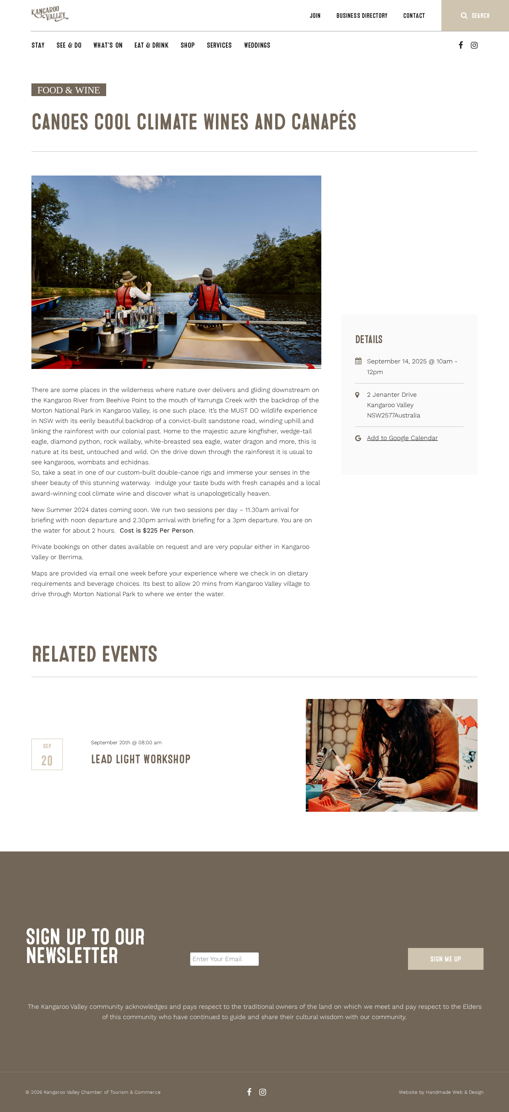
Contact (414, 15)
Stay (38, 45)
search (480, 15)
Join (315, 15)
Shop (188, 45)
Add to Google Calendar (402, 438)
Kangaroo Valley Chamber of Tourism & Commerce (102, 1092)
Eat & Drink (151, 45)
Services (219, 45)
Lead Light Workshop (140, 759)
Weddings (257, 45)
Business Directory (361, 15)
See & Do (69, 45)
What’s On (107, 45)
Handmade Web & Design (455, 1092)
